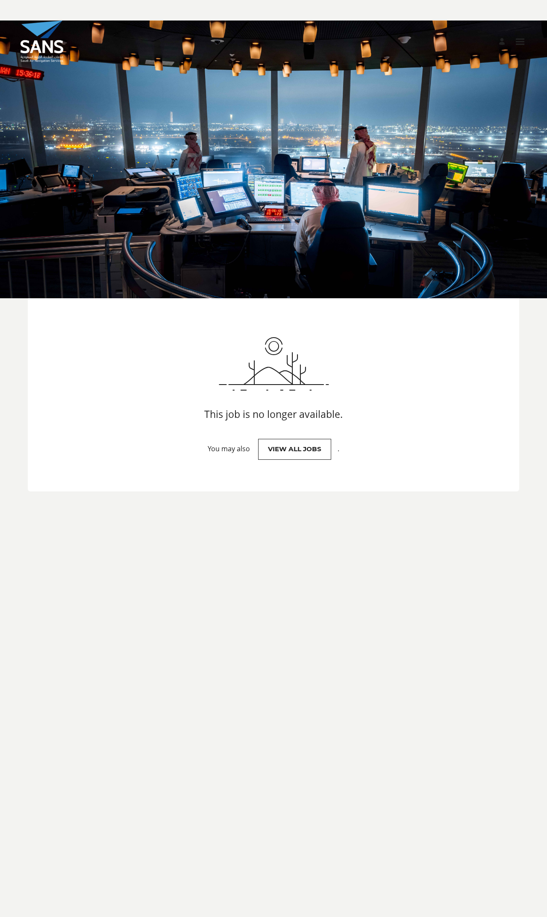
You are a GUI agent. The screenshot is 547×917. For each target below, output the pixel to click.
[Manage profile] (503, 42)
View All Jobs (294, 449)
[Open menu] (520, 41)
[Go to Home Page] (42, 41)
